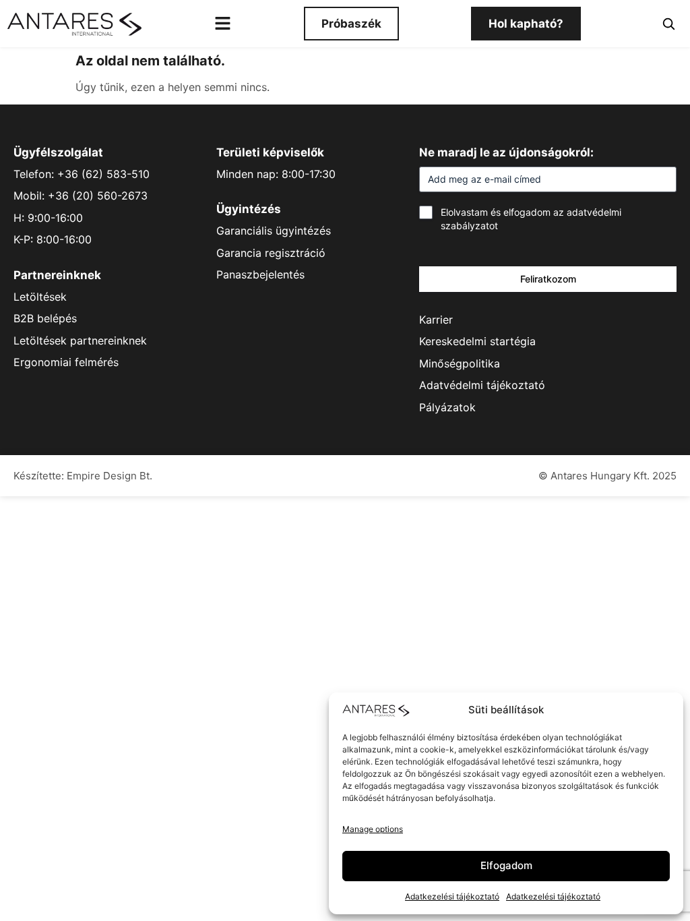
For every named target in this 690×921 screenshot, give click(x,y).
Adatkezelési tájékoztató (452, 896)
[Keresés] (668, 23)
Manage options (372, 829)
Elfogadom (506, 865)
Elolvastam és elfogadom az (531, 218)
